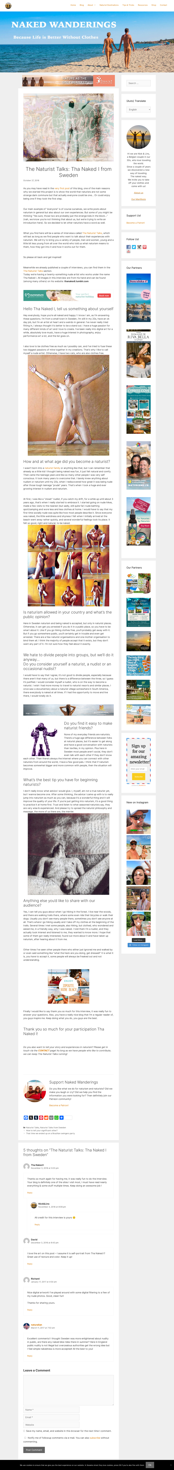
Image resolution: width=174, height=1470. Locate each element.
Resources (143, 5)
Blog (82, 5)
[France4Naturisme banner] (68, 85)
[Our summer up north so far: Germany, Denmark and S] (138, 847)
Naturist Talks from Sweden (53, 1127)
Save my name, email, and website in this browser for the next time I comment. (69, 1431)
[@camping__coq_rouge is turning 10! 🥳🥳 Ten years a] (138, 924)
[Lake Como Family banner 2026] (138, 626)
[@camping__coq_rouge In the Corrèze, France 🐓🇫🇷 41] (138, 898)
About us (138, 192)
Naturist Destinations (109, 5)
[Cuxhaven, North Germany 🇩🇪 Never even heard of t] (138, 822)
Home (73, 5)
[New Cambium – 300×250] (138, 593)
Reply (29, 1192)
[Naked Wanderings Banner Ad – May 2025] (138, 433)
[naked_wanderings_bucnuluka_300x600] (138, 321)
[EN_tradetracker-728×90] (68, 300)
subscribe (95, 1437)
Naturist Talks (32, 1127)
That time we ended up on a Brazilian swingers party (50, 1133)
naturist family (52, 468)
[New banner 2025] (138, 377)
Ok (149, 1465)
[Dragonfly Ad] (138, 675)
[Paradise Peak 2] (138, 650)
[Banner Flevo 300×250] (138, 699)
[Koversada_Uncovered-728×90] (68, 714)
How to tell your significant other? (42, 1130)
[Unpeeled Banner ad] (138, 545)
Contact (163, 5)
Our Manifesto (138, 199)
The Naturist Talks (92, 233)
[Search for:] (138, 83)
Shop (153, 5)
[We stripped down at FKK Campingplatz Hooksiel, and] (138, 873)
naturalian (36, 1324)
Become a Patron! (59, 1105)
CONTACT (44, 1050)
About (90, 5)
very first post (62, 188)
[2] (138, 723)
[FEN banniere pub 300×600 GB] (138, 489)
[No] (171, 1465)
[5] (68, 1003)
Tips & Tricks (128, 5)
